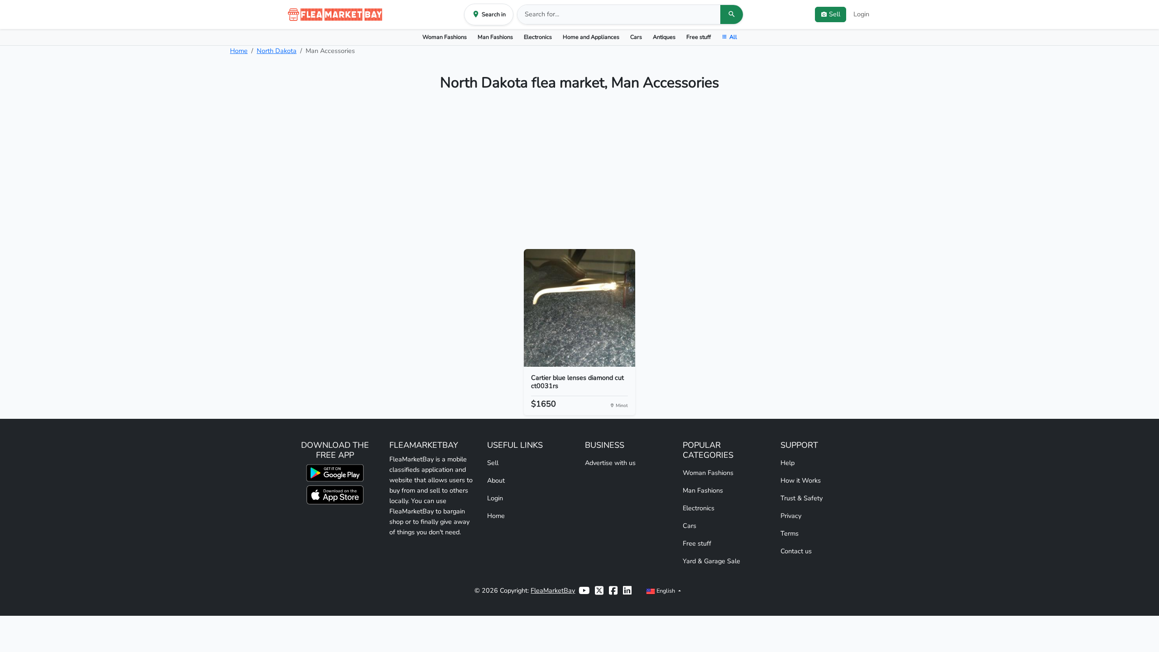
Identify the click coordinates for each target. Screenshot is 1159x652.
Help (788, 462)
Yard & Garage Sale (711, 561)
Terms (790, 533)
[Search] (731, 14)
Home (239, 50)
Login (861, 14)
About (496, 480)
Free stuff (698, 37)
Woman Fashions (444, 37)
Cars (636, 37)
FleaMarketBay (553, 590)
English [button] (665, 590)
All (733, 37)
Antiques (664, 37)
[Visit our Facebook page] (613, 590)
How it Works (801, 480)
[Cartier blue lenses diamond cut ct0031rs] (580, 308)
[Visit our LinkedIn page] (627, 590)
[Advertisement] (579, 173)
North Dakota (277, 50)
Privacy (791, 515)
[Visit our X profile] (599, 590)
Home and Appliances (591, 37)
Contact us (796, 551)
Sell (492, 462)
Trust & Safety (802, 498)
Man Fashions (495, 37)
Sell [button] (834, 14)
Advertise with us (610, 462)
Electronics (538, 37)
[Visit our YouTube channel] (584, 590)
